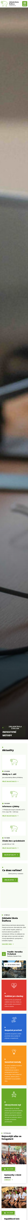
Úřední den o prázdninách (13, 841)
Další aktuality (10, 855)
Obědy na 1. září (9, 774)
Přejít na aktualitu (9, 781)
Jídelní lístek (9, 880)
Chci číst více (7, 944)
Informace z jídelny (10, 806)
